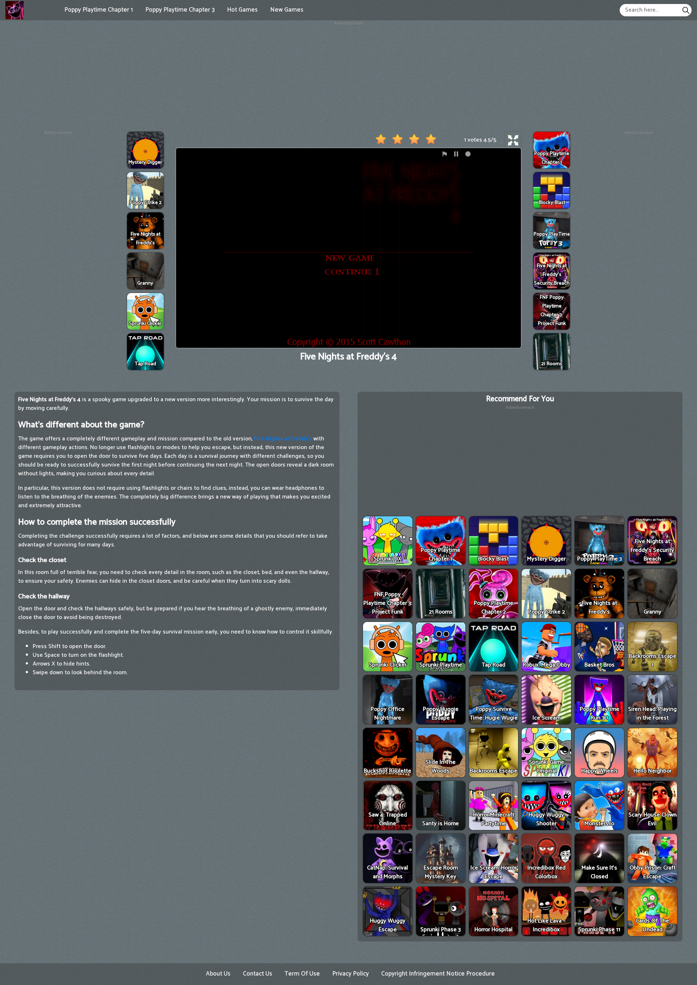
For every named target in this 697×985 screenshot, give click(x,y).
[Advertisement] (348, 77)
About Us (218, 974)
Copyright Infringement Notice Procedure (438, 974)
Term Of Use (302, 974)
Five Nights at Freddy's (283, 439)
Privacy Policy (350, 974)
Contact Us (257, 974)
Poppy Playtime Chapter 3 (180, 10)
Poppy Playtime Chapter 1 (98, 10)
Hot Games (242, 10)
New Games (286, 10)
